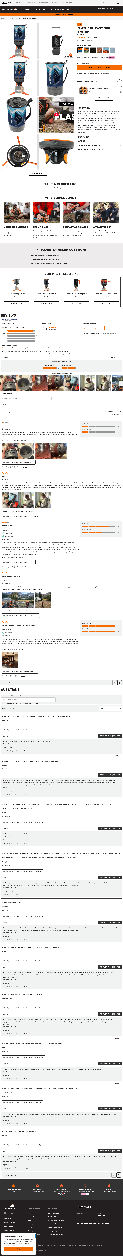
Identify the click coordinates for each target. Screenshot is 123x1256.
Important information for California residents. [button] (94, 73)
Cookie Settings (72, 1245)
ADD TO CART (104, 98)
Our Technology (53, 1213)
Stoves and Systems (14, 18)
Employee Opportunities (56, 1231)
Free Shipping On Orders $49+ (61, 14)
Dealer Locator (88, 2)
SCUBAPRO (101, 1215)
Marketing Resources (55, 1227)
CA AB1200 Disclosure (55, 1234)
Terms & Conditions (59, 1245)
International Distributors (56, 1220)
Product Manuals (32, 1217)
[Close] (33, 1236)
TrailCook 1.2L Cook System (106, 294)
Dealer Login (52, 1224)
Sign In (97, 2)
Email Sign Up (8, 1218)
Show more (38, 173)
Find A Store (8, 1226)
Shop (27, 9)
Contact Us (30, 1220)
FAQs (28, 1213)
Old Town (101, 1223)
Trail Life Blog (52, 1217)
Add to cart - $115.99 (99, 68)
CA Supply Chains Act (43, 1245)
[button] (19, 41)
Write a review (95, 37)
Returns (29, 1227)
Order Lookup (9, 1230)
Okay (18, 1249)
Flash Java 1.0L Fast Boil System (46, 295)
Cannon (95, 1223)
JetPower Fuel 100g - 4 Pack (99, 88)
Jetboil (79, 1215)
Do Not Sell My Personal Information (90, 1245)
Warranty (30, 1224)
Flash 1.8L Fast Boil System (76, 294)
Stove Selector (60, 9)
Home (3, 18)
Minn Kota (80, 1223)
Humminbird (88, 1223)
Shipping (30, 1231)
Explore (40, 9)
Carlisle (107, 1223)
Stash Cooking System (17, 294)
